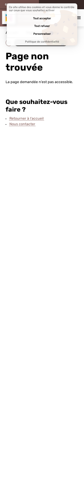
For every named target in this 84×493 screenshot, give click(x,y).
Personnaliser (42, 33)
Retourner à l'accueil (26, 118)
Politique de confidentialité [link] (42, 41)
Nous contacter (22, 124)
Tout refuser (42, 26)
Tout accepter (42, 18)
